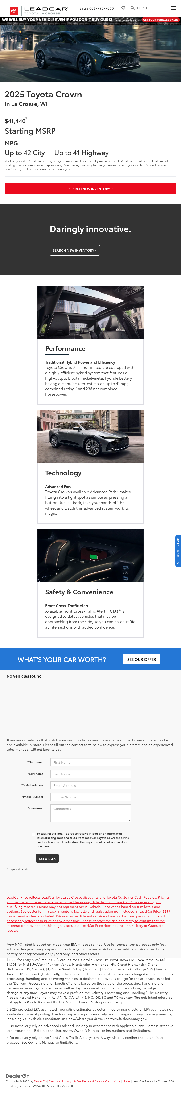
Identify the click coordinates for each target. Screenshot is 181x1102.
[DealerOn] (18, 1075)
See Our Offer (141, 659)
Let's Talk (47, 858)
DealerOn (40, 1081)
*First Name (35, 762)
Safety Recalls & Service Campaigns (97, 1081)
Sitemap (54, 1081)
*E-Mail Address (32, 785)
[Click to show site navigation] (173, 8)
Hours (127, 1081)
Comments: (35, 808)
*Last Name (35, 773)
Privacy (66, 1081)
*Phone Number (32, 797)
